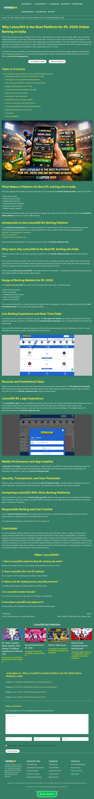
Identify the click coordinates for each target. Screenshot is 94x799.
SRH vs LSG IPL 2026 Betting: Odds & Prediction (30, 692)
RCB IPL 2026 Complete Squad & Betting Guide (79, 646)
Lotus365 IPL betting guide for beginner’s (16, 232)
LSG (12, 659)
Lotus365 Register (27, 12)
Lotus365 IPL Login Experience (16, 96)
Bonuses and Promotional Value (16, 93)
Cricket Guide (53, 774)
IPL (40, 521)
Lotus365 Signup (32, 771)
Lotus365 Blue (26, 4)
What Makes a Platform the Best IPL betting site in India (25, 76)
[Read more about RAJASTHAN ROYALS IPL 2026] (35, 635)
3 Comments (52, 648)
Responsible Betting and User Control (19, 110)
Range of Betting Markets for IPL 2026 (19, 86)
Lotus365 (86, 654)
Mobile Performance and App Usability (19, 100)
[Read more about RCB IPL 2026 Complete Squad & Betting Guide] (81, 634)
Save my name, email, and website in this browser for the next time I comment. (32, 745)
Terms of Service (76, 771)
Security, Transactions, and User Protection (21, 103)
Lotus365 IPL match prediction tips (14, 237)
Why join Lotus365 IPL (9, 235)
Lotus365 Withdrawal (78, 764)
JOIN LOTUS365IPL (57, 61)
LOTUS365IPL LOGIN (37, 61)
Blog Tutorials (53, 777)
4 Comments (29, 651)
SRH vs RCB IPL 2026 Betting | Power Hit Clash (29, 697)
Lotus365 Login (41, 12)
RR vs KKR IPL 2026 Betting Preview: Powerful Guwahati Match (35, 687)
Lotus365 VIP (65, 4)
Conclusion (9, 113)
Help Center (75, 774)
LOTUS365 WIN (76, 4)
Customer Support (33, 774)
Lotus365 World (40, 4)
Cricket (59, 648)
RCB (81, 652)
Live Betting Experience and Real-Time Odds (21, 90)
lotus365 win (53, 764)
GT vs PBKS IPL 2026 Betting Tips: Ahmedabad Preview (32, 682)
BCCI (35, 521)
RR (35, 653)
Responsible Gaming (34, 777)
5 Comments (75, 652)
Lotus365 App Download (35, 768)
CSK (63, 648)
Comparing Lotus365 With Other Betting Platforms (23, 106)
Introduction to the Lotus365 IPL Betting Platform (23, 80)
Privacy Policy (75, 768)
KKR (9, 659)
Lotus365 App (54, 4)
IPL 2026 (51, 12)
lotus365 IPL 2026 (55, 771)
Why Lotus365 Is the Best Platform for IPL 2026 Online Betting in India (28, 74)
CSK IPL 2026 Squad (57, 645)
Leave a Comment (7, 657)
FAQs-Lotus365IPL (12, 116)
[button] (32, 4)
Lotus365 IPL (18, 657)
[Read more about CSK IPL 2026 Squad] (58, 635)
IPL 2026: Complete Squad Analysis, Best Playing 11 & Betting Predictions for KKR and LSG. (12, 648)
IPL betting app (13, 285)
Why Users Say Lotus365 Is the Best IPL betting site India (25, 83)
